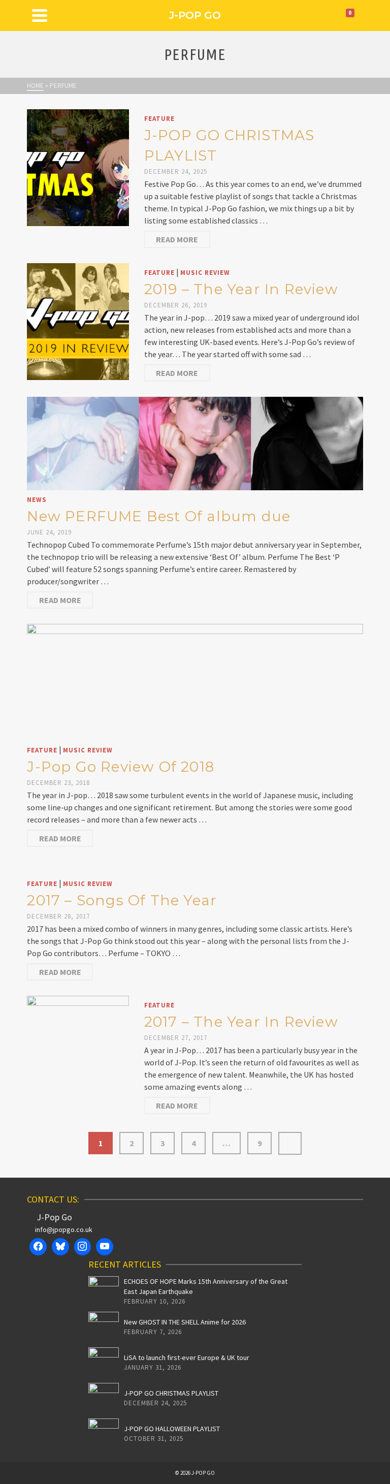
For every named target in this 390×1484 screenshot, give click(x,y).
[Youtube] (104, 1247)
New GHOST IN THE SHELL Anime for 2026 (185, 1322)
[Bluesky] (60, 1247)
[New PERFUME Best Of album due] (195, 442)
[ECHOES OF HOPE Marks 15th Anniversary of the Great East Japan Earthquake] (103, 1291)
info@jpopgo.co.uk (63, 1229)
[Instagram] (83, 1247)
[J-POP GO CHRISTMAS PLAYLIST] (77, 167)
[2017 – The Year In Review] (77, 1053)
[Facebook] (38, 1247)
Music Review (205, 272)
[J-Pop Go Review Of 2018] (195, 681)
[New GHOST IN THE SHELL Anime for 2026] (103, 1327)
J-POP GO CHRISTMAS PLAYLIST (171, 1393)
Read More (177, 239)
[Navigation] (39, 15)
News (37, 499)
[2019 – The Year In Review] (77, 320)
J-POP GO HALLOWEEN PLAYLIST (172, 1428)
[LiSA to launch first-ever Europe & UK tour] (103, 1362)
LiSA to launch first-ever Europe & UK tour (186, 1357)
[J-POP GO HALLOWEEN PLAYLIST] (103, 1433)
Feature (159, 118)
